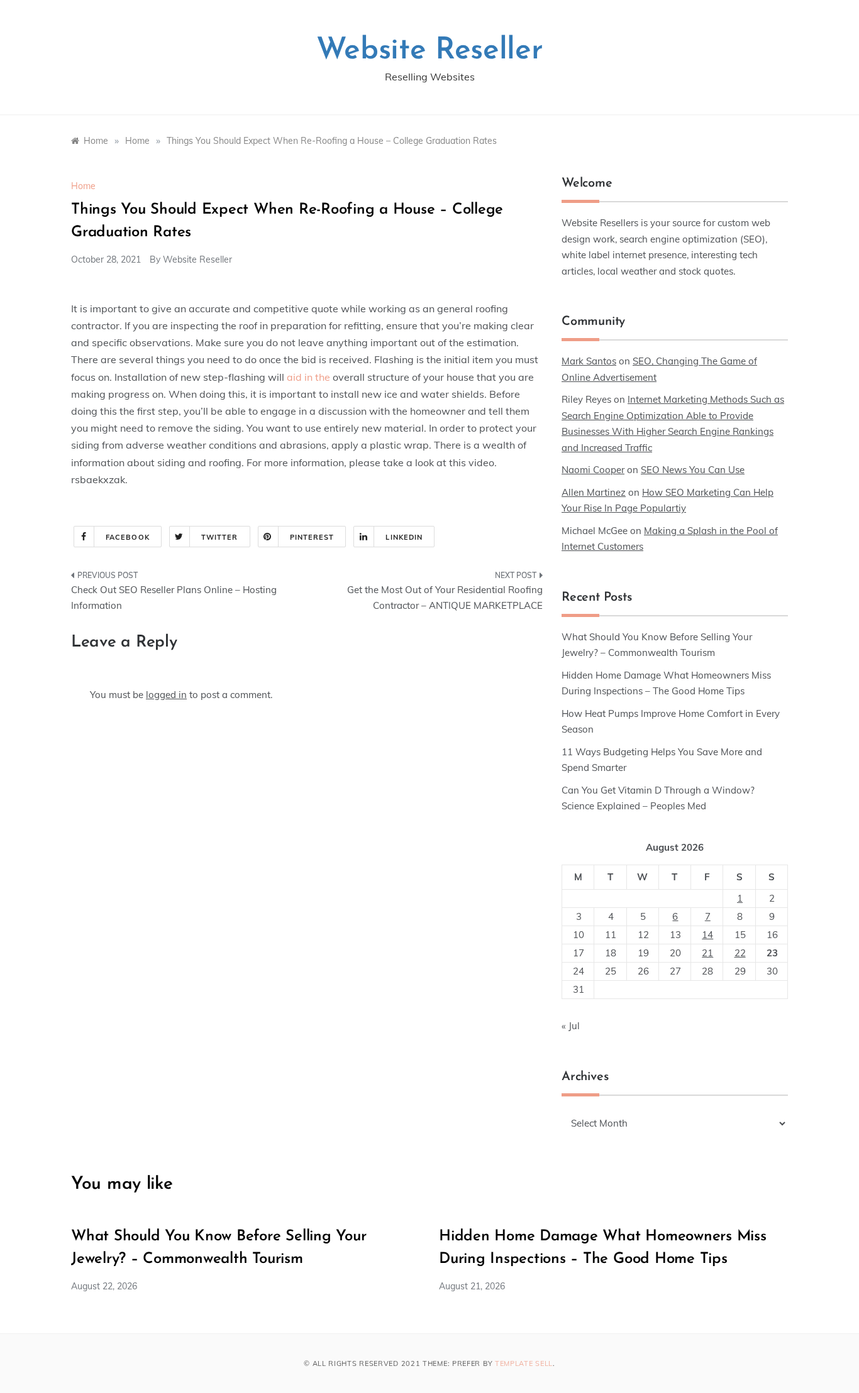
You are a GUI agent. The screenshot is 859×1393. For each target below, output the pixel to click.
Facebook (128, 537)
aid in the (308, 377)
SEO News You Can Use (693, 470)
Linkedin (404, 537)
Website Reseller (429, 51)
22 (740, 953)
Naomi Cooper (593, 470)
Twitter (219, 537)
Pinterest (312, 537)
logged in (166, 695)
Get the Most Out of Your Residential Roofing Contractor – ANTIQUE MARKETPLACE (445, 598)
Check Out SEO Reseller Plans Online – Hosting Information (174, 598)
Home (83, 186)
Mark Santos (589, 361)
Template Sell (524, 1363)
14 (707, 935)
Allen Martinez (594, 492)
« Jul (571, 1026)
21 (707, 953)
